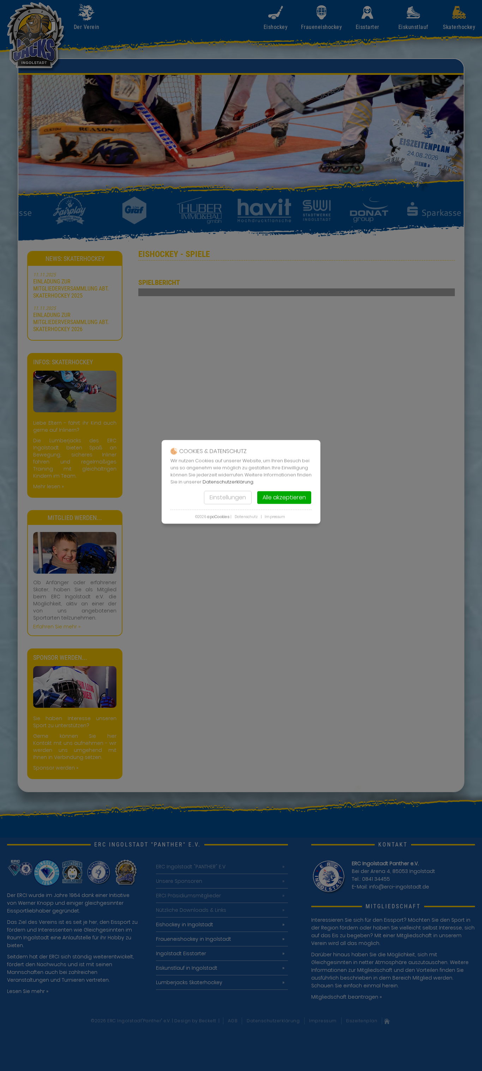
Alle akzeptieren (284, 497)
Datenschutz (246, 517)
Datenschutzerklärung (228, 482)
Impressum (275, 517)
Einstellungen (228, 497)
